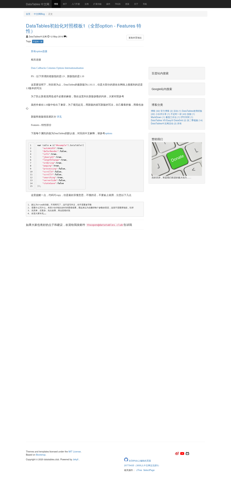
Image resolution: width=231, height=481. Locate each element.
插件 (108, 3)
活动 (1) (177, 110)
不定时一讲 (37, 41)
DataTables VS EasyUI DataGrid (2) (169, 120)
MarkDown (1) (158, 117)
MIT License (75, 451)
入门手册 (76, 3)
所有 (179, 123)
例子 (65, 3)
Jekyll (75, 459)
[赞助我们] (177, 159)
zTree (139, 470)
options (108, 133)
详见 (59, 116)
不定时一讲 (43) (179, 113)
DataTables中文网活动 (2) (164, 123)
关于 (136, 3)
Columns (51, 68)
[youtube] (182, 454)
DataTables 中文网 (37, 4)
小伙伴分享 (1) (163, 113)
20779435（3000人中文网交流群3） (142, 465)
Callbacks (41, 68)
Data (33, 68)
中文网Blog (39, 13)
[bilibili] (187, 454)
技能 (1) (191, 113)
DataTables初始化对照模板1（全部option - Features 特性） (83, 28)
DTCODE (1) (187, 117)
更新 (127, 3)
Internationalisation (74, 68)
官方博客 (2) (167, 110)
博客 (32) (156, 110)
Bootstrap (41, 454)
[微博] (177, 454)
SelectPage (149, 470)
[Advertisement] (85, 255)
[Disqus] (85, 317)
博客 (56, 3)
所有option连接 (39, 51)
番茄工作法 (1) (173, 117)
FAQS (118, 3)
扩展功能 (97, 3)
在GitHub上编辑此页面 (139, 460)
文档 (87, 3)
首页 (28, 13)
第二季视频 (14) (195, 120)
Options (60, 68)
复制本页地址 (135, 37)
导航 (145, 3)
